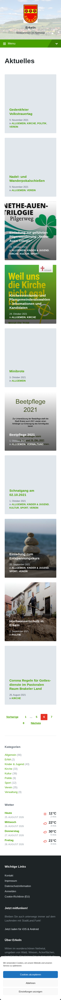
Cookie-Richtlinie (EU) (17, 896)
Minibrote (16, 371)
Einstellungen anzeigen (30, 991)
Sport (34, 254)
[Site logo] (30, 22)
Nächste (36, 723)
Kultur (24, 254)
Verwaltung (35, 444)
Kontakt (9, 875)
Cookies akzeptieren (30, 974)
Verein (13, 127)
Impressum (11, 881)
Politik (41, 123)
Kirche (31, 123)
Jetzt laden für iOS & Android (22, 929)
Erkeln (30, 27)
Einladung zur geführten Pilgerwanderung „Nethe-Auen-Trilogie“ (29, 237)
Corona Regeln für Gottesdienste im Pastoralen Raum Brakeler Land (30, 685)
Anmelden (10, 891)
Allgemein (19, 123)
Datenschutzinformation (18, 886)
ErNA (8, 759)
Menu (11, 43)
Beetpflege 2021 (22, 435)
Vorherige (12, 717)
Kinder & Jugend (38, 250)
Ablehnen (30, 983)
